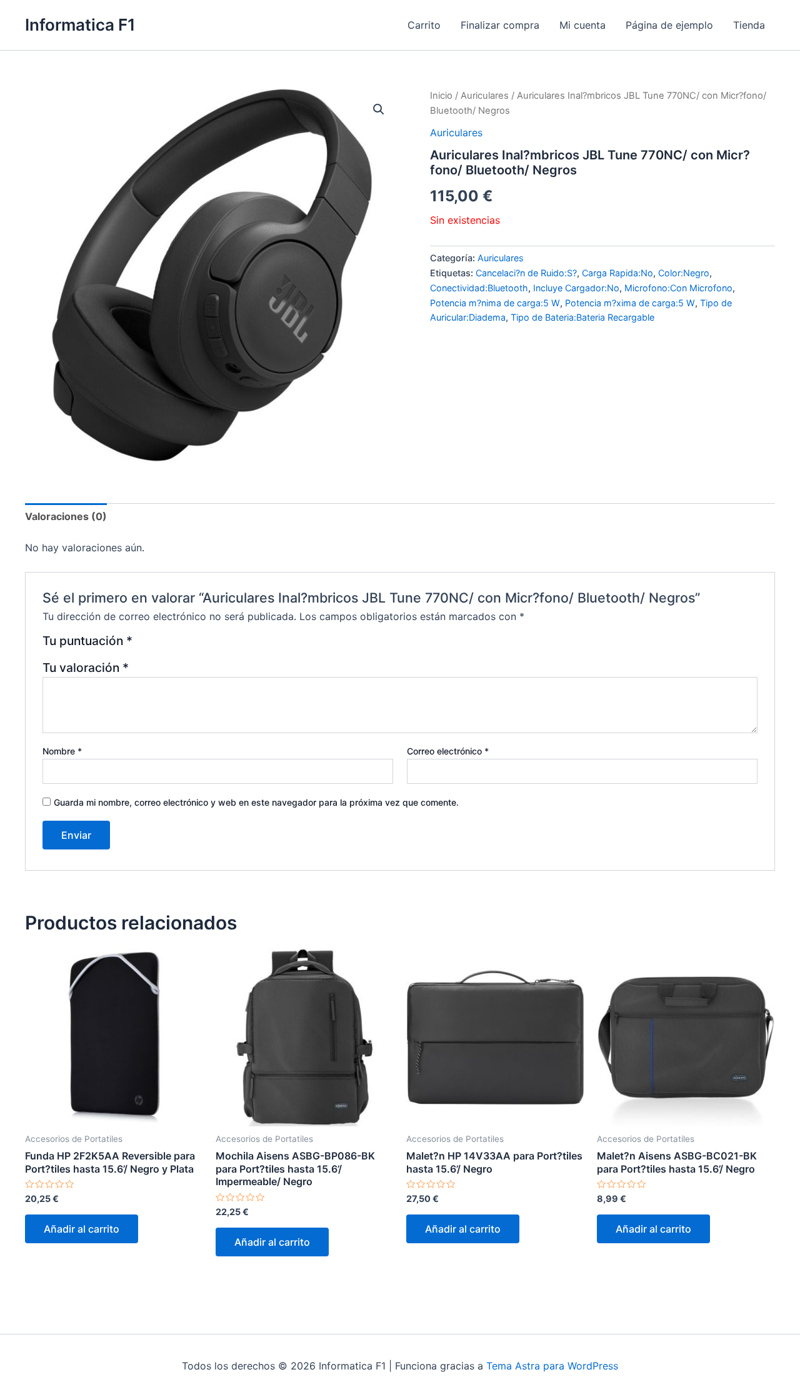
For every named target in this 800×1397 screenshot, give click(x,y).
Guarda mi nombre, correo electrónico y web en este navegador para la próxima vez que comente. (256, 802)
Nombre (62, 751)
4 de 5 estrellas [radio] (190, 645)
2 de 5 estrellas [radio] (160, 645)
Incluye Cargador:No (576, 288)
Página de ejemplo (669, 25)
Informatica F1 (80, 24)
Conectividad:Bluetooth (479, 288)
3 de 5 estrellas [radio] (175, 645)
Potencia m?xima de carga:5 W (630, 303)
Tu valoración (85, 667)
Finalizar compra (500, 25)
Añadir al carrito (81, 1229)
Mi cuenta (582, 25)
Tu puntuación (87, 641)
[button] (379, 109)
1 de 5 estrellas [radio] (144, 645)
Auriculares (485, 95)
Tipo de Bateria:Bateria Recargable (582, 317)
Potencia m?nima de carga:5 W (495, 303)
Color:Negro (683, 273)
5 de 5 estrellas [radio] (205, 645)
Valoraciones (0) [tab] (66, 516)
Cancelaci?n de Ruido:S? (526, 273)
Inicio (441, 95)
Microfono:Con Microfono (678, 288)
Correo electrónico (448, 751)
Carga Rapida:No (617, 273)
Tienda (749, 25)
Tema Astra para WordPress (552, 1365)
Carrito (424, 25)
